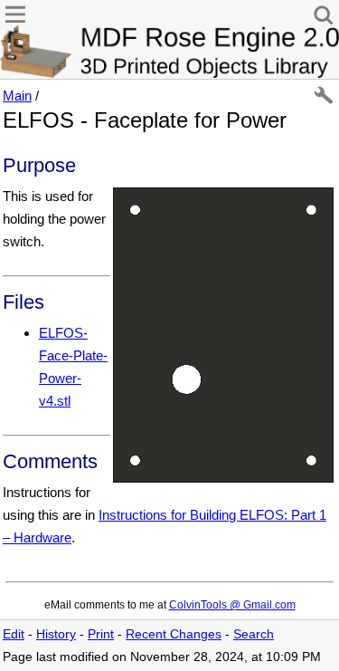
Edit (13, 634)
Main (17, 95)
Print (101, 634)
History (56, 634)
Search (253, 634)
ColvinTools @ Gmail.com (232, 605)
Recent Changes (173, 634)
